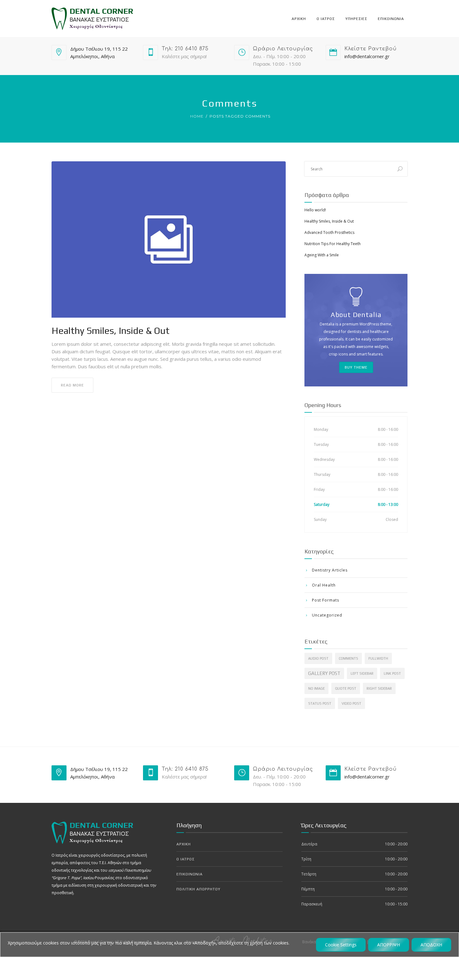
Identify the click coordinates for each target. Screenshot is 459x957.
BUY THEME (356, 367)
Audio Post (318, 658)
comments (348, 658)
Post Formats (325, 600)
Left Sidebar (362, 673)
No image (316, 688)
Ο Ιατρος (326, 19)
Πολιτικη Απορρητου (198, 889)
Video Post (351, 703)
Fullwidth (378, 658)
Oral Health (324, 585)
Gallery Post (324, 673)
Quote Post (345, 688)
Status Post (319, 703)
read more (72, 385)
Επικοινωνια (391, 19)
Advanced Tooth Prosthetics (329, 232)
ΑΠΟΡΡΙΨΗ (388, 945)
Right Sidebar (379, 688)
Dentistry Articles (330, 570)
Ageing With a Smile (321, 255)
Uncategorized (327, 615)
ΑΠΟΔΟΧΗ (431, 945)
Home (197, 116)
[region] (229, 944)
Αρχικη (299, 19)
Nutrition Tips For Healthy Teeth (332, 243)
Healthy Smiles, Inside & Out (111, 330)
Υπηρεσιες (356, 19)
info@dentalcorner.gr (367, 56)
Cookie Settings (341, 945)
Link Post (392, 673)
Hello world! (315, 210)
